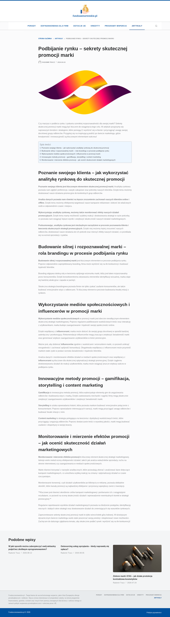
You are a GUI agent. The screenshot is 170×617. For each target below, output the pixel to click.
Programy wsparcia (116, 26)
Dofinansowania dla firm (54, 26)
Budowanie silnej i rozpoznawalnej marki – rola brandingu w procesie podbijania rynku (75, 151)
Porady (32, 26)
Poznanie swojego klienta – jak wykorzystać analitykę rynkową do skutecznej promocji (75, 148)
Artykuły (137, 26)
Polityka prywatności (154, 613)
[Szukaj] (156, 26)
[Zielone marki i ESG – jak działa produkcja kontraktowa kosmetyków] (137, 558)
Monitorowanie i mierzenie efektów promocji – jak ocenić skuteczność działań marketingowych (78, 160)
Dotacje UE (79, 26)
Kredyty (95, 26)
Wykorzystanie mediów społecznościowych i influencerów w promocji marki (71, 154)
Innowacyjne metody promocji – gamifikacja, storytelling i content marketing (71, 157)
